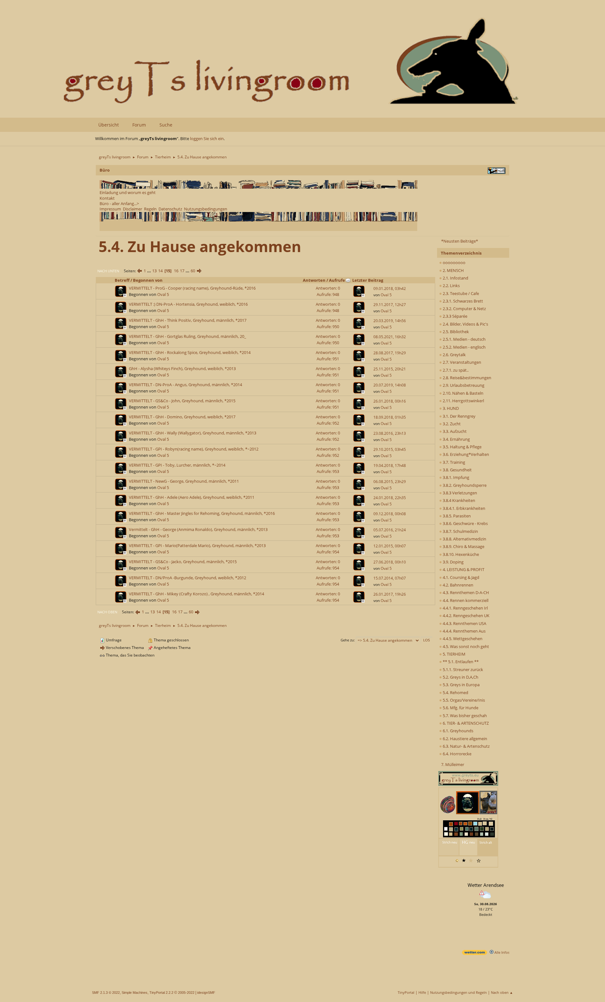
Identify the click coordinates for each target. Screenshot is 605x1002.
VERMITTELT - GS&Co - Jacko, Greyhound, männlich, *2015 (183, 561)
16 (176, 271)
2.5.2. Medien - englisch (464, 347)
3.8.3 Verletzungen (459, 493)
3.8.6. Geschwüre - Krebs (465, 523)
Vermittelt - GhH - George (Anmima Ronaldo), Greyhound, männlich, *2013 (198, 529)
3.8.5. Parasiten (456, 516)
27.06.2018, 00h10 (389, 562)
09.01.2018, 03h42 (389, 288)
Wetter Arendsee (486, 885)
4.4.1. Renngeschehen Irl (465, 608)
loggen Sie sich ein (207, 138)
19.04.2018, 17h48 (389, 465)
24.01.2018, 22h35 (389, 497)
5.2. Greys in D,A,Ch (460, 677)
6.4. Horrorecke (456, 754)
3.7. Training (453, 462)
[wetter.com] (474, 953)
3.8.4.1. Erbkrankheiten (463, 508)
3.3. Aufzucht (454, 431)
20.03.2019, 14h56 (389, 320)
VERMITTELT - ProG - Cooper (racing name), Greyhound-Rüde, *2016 (192, 288)
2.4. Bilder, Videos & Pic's (465, 324)
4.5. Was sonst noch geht (465, 646)
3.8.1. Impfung (455, 477)
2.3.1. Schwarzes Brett (462, 301)
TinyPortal (406, 992)
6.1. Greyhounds (457, 731)
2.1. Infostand (455, 278)
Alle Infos (501, 952)
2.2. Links (451, 285)
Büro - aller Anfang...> (119, 203)
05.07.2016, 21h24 (389, 530)
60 (193, 271)
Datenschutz (170, 209)
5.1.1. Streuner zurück (462, 669)
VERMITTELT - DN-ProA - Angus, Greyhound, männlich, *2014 (185, 384)
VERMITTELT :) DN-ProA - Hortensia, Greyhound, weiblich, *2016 (188, 304)
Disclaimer (132, 209)
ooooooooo (453, 262)
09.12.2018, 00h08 (389, 513)
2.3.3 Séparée (454, 316)
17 (182, 271)
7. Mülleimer (452, 764)
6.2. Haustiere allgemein (464, 738)
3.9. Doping (453, 562)
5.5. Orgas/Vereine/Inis (463, 700)
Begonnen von (148, 280)
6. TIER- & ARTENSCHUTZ (465, 723)
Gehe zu (347, 640)
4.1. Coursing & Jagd (460, 577)
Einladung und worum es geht (128, 192)
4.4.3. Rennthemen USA (464, 623)
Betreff (122, 280)
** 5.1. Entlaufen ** (460, 661)
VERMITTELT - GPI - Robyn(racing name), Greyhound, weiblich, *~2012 (193, 449)
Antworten (314, 280)
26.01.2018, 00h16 (389, 401)
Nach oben (107, 612)
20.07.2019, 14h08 (389, 385)
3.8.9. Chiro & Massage (463, 546)
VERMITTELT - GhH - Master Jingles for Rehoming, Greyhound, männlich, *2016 (202, 513)
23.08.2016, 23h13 (389, 433)
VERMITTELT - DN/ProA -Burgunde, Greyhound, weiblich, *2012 (187, 578)
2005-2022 (186, 992)
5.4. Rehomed (455, 692)
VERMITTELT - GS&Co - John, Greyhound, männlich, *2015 (182, 401)
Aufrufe (337, 280)
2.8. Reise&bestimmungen (466, 377)
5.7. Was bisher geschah (464, 715)
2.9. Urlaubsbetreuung (463, 385)
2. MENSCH (453, 270)
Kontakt (107, 198)
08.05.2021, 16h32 (389, 336)
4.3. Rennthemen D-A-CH (465, 592)
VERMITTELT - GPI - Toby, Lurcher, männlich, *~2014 (177, 465)
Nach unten (108, 270)
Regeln (150, 209)
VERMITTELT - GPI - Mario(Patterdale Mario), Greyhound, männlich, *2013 (197, 545)
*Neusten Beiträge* (459, 241)
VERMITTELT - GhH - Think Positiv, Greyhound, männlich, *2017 (187, 320)
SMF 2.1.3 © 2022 (106, 992)
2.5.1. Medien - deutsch (464, 339)
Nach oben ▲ (502, 992)
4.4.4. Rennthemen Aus (464, 631)
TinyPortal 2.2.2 (161, 992)
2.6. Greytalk (454, 354)
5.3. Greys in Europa (461, 684)
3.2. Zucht (451, 424)
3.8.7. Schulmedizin (460, 531)
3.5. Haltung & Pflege (461, 447)
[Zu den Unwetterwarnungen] (485, 899)
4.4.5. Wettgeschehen (462, 638)
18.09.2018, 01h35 (389, 417)
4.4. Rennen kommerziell (465, 600)
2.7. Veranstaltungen (461, 362)
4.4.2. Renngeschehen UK (465, 615)
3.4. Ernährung (456, 439)
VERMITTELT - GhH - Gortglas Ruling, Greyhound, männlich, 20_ (187, 336)
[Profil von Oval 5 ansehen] (121, 295)
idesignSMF (206, 992)
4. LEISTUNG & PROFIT (463, 569)
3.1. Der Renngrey (458, 416)
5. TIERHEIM (453, 654)
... (149, 271)
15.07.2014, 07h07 (389, 578)
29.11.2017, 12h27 (389, 304)
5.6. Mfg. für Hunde (460, 707)
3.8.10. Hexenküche (460, 554)
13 (154, 271)
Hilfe (422, 992)
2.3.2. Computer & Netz (464, 308)
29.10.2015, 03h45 (389, 449)
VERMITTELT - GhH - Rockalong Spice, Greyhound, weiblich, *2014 (190, 352)
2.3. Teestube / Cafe (460, 293)
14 (160, 271)
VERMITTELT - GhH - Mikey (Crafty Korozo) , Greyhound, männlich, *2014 (196, 594)
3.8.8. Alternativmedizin (464, 539)
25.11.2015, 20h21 (389, 369)
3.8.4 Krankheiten (458, 500)
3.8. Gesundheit (457, 470)
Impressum (110, 209)
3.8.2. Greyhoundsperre (464, 485)
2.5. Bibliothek (455, 331)
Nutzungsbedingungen (205, 209)
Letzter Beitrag (367, 280)
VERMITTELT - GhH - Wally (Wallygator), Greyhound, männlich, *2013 (192, 433)
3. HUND (450, 408)
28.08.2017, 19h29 (389, 353)
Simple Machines (134, 992)
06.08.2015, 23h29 (389, 481)
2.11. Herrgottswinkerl (463, 401)
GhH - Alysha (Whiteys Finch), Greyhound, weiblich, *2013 (182, 368)
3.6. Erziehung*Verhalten (465, 454)
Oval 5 (163, 294)
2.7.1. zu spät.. (455, 370)
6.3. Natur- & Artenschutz (466, 746)
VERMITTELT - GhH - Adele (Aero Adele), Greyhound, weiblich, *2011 (191, 497)
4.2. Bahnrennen (457, 585)
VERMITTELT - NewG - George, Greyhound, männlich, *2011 (184, 481)
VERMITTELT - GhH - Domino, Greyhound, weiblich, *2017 (182, 417)
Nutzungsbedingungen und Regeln (458, 992)
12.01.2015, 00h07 (389, 546)
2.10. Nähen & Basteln (462, 393)
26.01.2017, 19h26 (389, 594)
